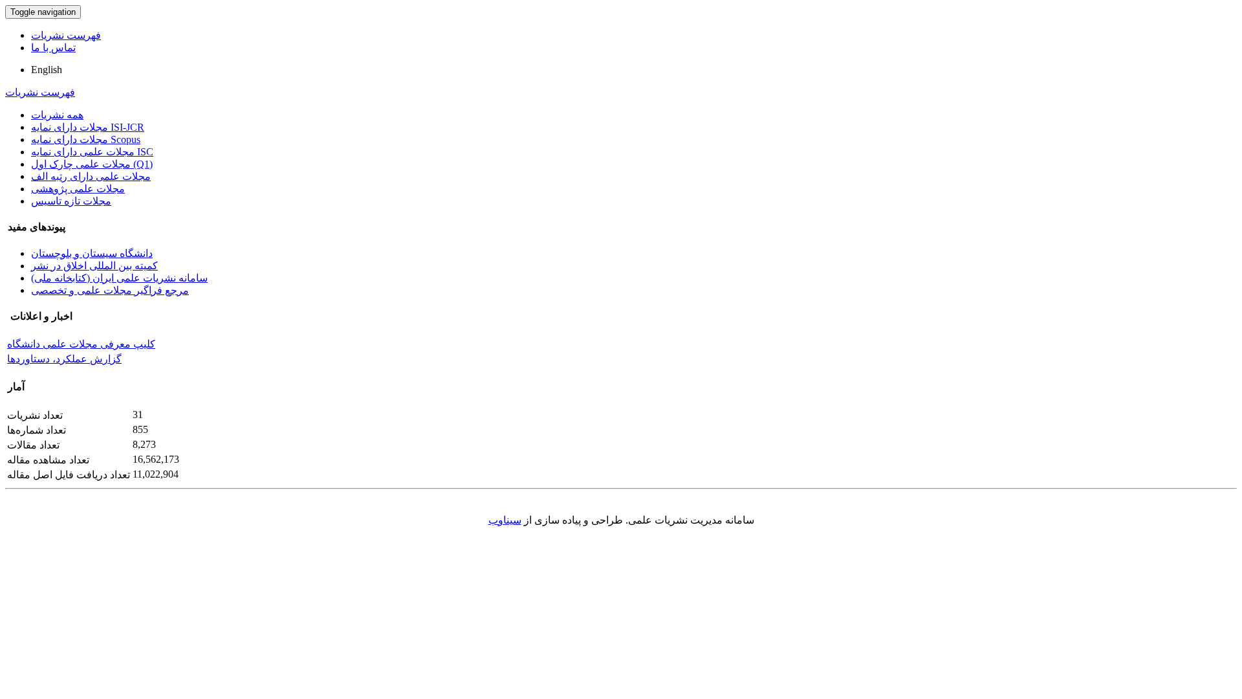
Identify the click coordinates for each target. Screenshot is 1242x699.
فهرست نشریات (66, 35)
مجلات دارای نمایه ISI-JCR (87, 127)
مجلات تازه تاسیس (71, 200)
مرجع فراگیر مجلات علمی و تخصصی (110, 290)
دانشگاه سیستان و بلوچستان (92, 253)
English (46, 69)
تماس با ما (53, 47)
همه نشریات (57, 114)
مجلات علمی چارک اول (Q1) (92, 164)
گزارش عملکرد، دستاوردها (64, 358)
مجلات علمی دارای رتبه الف (91, 176)
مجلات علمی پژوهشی (78, 188)
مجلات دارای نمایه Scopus (85, 139)
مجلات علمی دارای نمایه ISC (92, 151)
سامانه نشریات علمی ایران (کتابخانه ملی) (119, 277)
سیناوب (504, 520)
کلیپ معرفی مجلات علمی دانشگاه (81, 344)
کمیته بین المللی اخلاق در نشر (94, 265)
